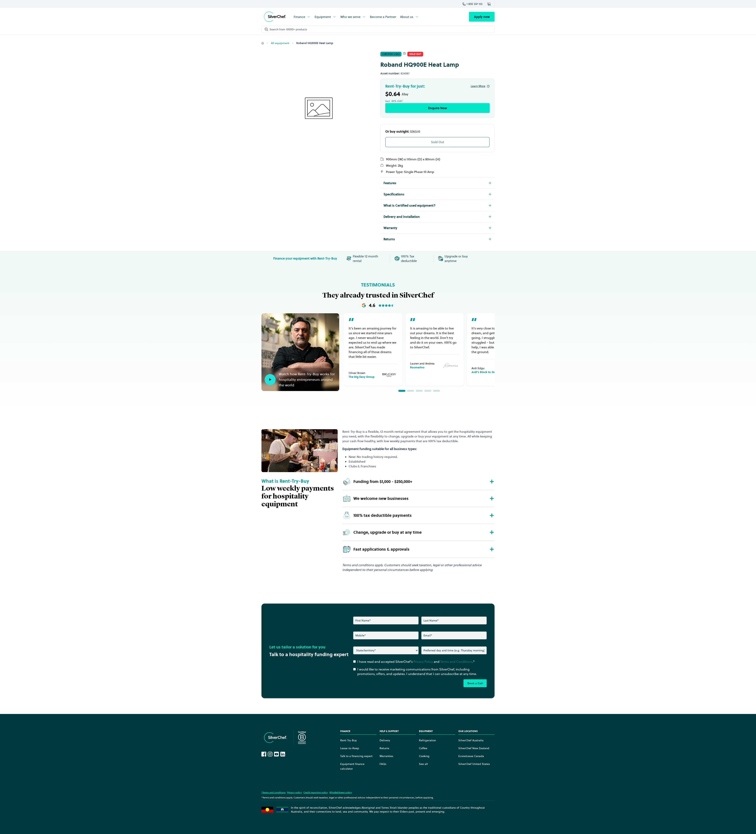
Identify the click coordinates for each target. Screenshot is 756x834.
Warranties (386, 756)
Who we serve (350, 17)
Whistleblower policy (340, 792)
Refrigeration (427, 740)
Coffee (423, 748)
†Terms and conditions (273, 792)
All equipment (280, 43)
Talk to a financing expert (356, 756)
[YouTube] (276, 754)
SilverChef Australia (471, 740)
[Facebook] (263, 754)
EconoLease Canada (471, 756)
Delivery (385, 740)
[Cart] (490, 4)
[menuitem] (302, 16)
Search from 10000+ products (288, 29)
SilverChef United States (474, 764)
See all (423, 764)
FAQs (383, 764)
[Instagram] (270, 754)
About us (406, 17)
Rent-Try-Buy (348, 740)
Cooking (424, 756)
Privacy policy (294, 792)
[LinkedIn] (282, 754)
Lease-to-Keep (349, 748)
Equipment (323, 17)
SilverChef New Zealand (473, 748)
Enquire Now (437, 108)
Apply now (482, 17)
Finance (299, 17)
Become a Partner (383, 17)
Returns (384, 748)
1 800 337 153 (474, 4)
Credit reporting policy (315, 792)
